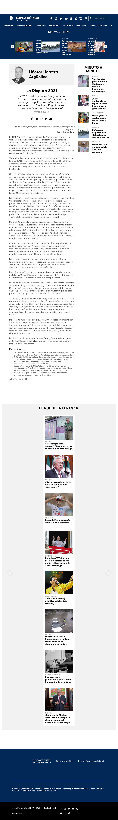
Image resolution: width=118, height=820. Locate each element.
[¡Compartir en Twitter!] (36, 119)
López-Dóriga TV (97, 789)
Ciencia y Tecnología (74, 26)
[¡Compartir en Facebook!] (32, 119)
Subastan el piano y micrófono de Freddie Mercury (56, 601)
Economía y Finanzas (53, 675)
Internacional (24, 26)
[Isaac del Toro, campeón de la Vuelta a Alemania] (59, 504)
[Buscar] (115, 25)
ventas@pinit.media (42, 762)
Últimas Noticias (28, 790)
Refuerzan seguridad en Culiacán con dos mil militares (100, 134)
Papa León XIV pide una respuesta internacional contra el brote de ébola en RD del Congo (57, 562)
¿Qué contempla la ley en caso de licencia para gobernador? (99, 103)
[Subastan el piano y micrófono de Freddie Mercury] (59, 582)
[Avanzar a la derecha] (112, 26)
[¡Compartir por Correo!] (50, 119)
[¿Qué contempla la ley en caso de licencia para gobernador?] (59, 466)
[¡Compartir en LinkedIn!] (46, 119)
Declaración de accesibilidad (91, 761)
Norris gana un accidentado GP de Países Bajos (99, 119)
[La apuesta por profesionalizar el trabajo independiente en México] (59, 661)
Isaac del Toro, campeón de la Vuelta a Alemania (100, 148)
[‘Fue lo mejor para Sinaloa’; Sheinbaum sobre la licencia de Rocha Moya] (59, 428)
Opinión (15, 790)
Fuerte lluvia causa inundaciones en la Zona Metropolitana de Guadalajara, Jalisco (57, 640)
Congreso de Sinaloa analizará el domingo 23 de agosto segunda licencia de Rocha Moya (57, 719)
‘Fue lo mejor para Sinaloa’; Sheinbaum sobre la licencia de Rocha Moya (99, 85)
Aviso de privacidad (64, 761)
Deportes (41, 26)
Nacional (8, 26)
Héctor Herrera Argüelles (43, 74)
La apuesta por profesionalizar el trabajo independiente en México (58, 679)
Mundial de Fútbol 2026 (47, 790)
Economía (54, 26)
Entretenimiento (98, 26)
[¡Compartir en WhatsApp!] (41, 119)
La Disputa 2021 (41, 90)
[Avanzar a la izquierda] (12, 46)
